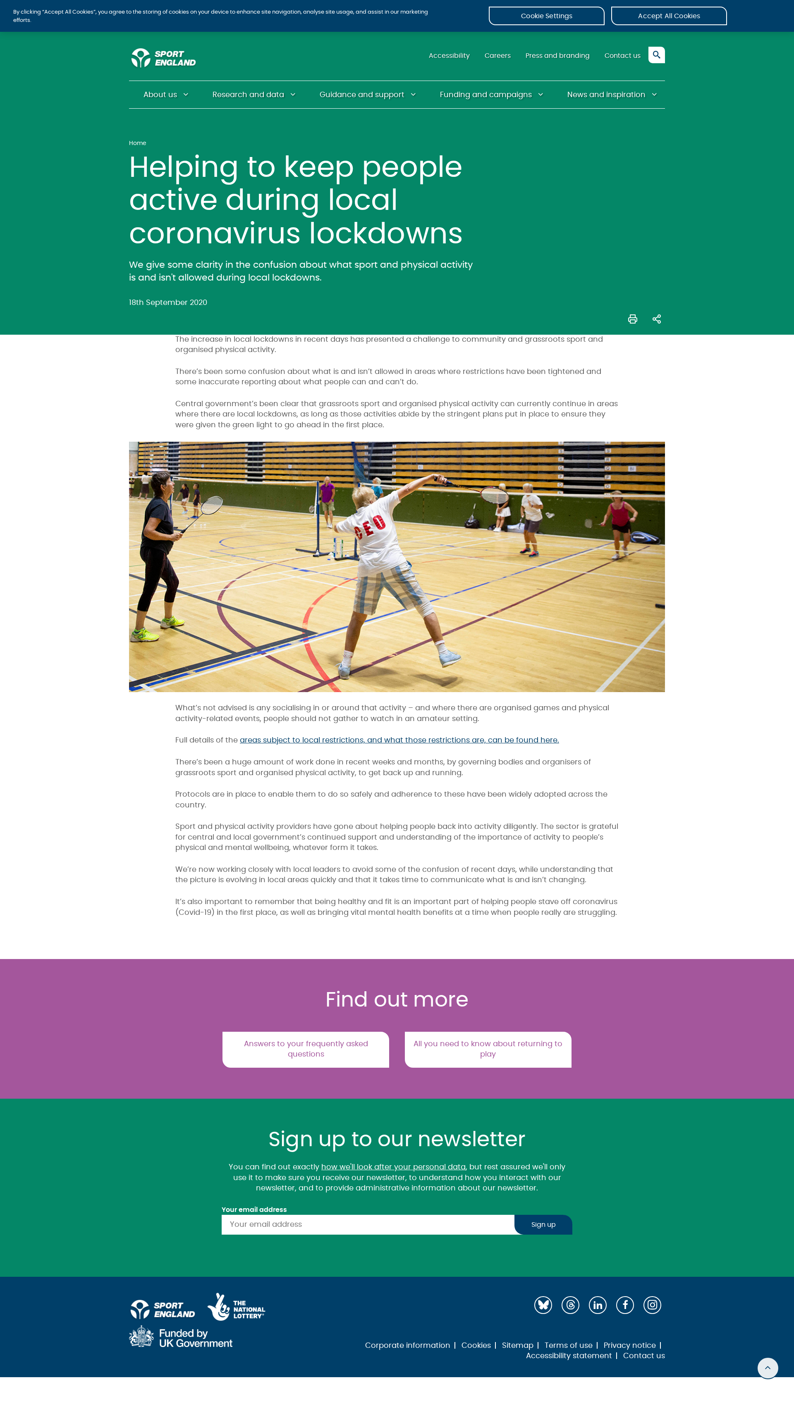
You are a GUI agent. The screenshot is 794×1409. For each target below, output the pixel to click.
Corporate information (407, 1345)
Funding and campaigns (486, 95)
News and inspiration (606, 95)
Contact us (623, 55)
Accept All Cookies (669, 16)
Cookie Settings (546, 16)
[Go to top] (768, 1368)
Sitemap (517, 1345)
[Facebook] (625, 1305)
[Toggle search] (656, 55)
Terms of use (569, 1345)
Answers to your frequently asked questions (306, 1049)
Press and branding (558, 55)
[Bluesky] (543, 1305)
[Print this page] (633, 318)
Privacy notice (630, 1345)
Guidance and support (362, 95)
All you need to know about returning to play (488, 1049)
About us (160, 95)
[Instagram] (652, 1305)
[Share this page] (657, 318)
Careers (498, 55)
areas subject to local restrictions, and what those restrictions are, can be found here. (399, 740)
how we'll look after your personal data (393, 1167)
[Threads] (570, 1305)
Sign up (543, 1224)
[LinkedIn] (598, 1305)
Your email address (254, 1210)
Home (137, 143)
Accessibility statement (569, 1356)
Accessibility (449, 55)
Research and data (248, 95)
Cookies (476, 1345)
